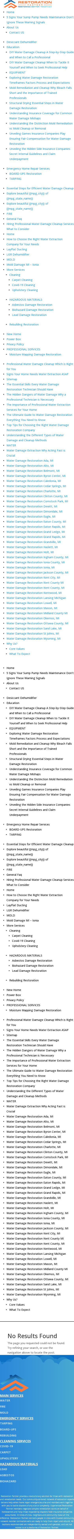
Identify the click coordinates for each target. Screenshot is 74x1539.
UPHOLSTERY (9, 1458)
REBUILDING (8, 1435)
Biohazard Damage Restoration (32, 310)
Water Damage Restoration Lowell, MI (32, 603)
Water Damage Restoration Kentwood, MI (34, 593)
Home (10, 12)
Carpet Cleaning (22, 280)
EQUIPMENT (17, 72)
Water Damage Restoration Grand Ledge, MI (36, 532)
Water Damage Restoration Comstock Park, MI (37, 501)
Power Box (14, 339)
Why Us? (12, 643)
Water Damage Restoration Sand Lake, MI (34, 628)
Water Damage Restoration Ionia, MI (31, 567)
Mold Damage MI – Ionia (23, 264)
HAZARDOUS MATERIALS (25, 299)
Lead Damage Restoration (29, 315)
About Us (13, 27)
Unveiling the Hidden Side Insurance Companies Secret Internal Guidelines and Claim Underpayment (39, 154)
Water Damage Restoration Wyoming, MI (34, 638)
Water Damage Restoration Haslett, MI (32, 547)
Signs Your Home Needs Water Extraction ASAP (37, 374)
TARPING (15, 179)
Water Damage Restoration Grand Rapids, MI (36, 537)
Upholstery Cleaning (25, 290)
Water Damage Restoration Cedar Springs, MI (36, 486)
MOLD (11, 259)
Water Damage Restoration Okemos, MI (33, 618)
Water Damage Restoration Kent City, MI (33, 577)
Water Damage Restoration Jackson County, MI (37, 572)
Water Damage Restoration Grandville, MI (34, 542)
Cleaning (14, 275)
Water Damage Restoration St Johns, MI (33, 633)
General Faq (14, 219)
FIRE (9, 214)
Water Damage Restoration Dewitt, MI (32, 506)
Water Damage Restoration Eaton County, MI (36, 521)
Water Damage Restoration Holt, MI (30, 552)
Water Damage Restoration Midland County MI (37, 613)
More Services (16, 269)
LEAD (3, 1469)
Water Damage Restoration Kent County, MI (36, 588)
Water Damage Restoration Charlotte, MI (34, 491)
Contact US (16, 32)
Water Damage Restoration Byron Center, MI (36, 476)
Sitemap (12, 379)
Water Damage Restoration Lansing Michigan (36, 598)
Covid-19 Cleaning (23, 285)
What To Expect (19, 654)
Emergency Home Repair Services (28, 168)
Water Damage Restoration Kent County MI (35, 582)
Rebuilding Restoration (24, 324)
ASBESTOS (7, 1475)
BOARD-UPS (8, 1429)
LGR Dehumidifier (18, 254)
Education (13, 47)
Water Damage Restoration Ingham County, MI (37, 557)
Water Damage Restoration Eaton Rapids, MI (36, 527)
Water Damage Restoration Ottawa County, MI (37, 623)
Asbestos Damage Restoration (32, 305)
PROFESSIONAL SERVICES (23, 349)
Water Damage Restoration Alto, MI (30, 465)
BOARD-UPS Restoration (25, 173)
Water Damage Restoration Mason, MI (32, 608)
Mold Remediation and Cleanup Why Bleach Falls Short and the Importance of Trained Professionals (40, 93)
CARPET (5, 1452)
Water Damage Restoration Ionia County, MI (36, 562)
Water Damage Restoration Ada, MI (30, 460)
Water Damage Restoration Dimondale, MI (34, 511)
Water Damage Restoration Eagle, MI (31, 516)
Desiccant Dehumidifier (22, 42)
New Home (14, 334)
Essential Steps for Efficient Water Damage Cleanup (40, 188)
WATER (11, 445)
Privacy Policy (15, 344)
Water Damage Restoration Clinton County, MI (37, 496)
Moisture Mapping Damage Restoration (35, 354)
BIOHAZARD (8, 1481)
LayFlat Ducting (17, 249)
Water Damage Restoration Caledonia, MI (34, 481)
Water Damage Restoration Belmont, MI (33, 471)
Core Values (17, 649)
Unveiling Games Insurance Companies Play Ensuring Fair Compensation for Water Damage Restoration (40, 139)
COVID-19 (6, 1446)
